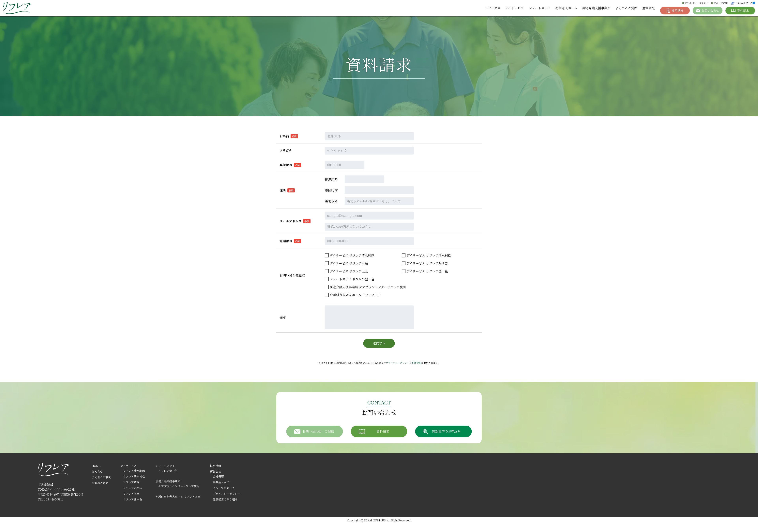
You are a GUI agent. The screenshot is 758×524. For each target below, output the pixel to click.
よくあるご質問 (626, 8)
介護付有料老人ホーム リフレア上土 (178, 497)
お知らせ (97, 471)
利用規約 (416, 362)
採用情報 (215, 466)
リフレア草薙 (131, 482)
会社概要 (218, 476)
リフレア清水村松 (134, 476)
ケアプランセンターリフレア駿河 (178, 486)
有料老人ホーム (566, 8)
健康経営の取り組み (225, 499)
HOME (96, 466)
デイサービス (514, 8)
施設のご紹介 (100, 483)
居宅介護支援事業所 (596, 8)
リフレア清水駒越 (134, 471)
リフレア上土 (131, 494)
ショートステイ (540, 8)
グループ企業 (721, 3)
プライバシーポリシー (696, 3)
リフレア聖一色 (132, 499)
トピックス (492, 8)
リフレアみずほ (132, 488)
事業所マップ (221, 482)
